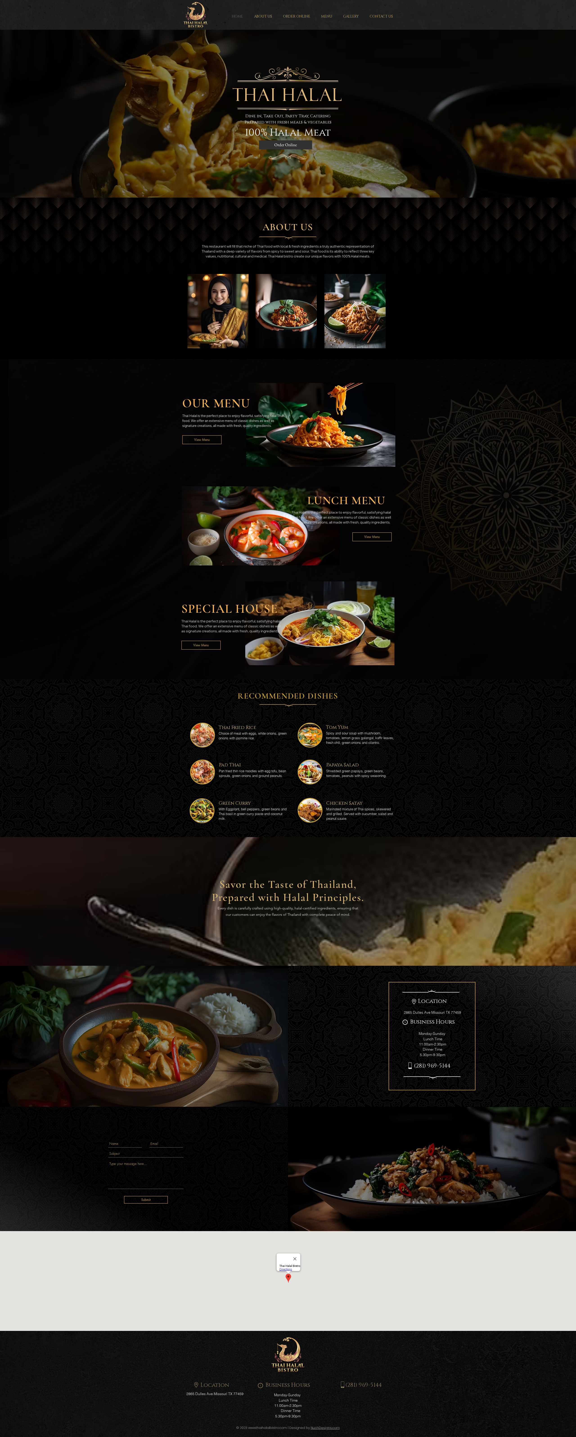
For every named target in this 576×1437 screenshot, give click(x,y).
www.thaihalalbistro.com (267, 1428)
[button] (327, 16)
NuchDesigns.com (325, 1428)
